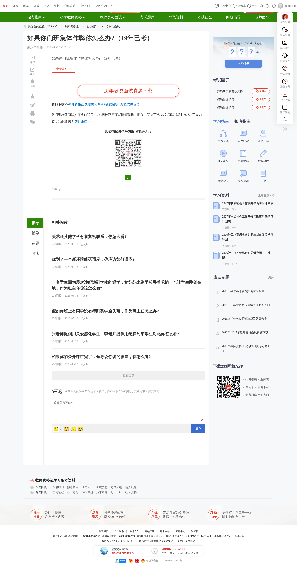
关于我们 (103, 531)
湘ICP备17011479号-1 (198, 536)
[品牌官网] (120, 561)
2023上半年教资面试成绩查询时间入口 (243, 306)
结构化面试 (113, 26)
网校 (35, 253)
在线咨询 (285, 22)
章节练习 (72, 492)
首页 (5, 5)
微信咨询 (285, 35)
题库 (26, 5)
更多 (271, 277)
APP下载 (285, 99)
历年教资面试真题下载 (128, 91)
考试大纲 (116, 487)
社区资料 (131, 492)
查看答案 (61, 68)
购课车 (241, 5)
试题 (35, 243)
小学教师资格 (71, 17)
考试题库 (147, 17)
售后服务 (285, 60)
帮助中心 (165, 531)
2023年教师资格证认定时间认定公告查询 (243, 348)
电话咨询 (285, 73)
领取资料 (176, 17)
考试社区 (204, 17)
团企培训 (285, 86)
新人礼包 (131, 487)
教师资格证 (71, 26)
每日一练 (116, 492)
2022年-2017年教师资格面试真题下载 (242, 334)
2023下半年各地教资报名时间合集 (240, 292)
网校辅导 (233, 17)
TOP (285, 120)
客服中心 (257, 5)
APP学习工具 (104, 5)
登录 (287, 5)
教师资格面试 (111, 17)
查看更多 (128, 375)
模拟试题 (87, 492)
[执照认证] (131, 561)
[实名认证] (137, 561)
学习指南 (221, 121)
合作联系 (70, 5)
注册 (293, 5)
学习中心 (225, 5)
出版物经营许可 (222, 536)
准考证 (86, 487)
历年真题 (101, 492)
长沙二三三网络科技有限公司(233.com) (148, 541)
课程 (15, 5)
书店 (46, 5)
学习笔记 (58, 492)
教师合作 (134, 531)
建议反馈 (285, 112)
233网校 (52, 26)
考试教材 (101, 487)
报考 (35, 223)
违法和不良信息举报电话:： (76, 536)
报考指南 (34, 17)
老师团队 (262, 17)
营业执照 (239, 536)
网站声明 (150, 531)
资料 (57, 5)
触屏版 (194, 531)
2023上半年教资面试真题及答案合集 (241, 320)
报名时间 (58, 487)
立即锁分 (243, 63)
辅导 (35, 233)
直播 (36, 5)
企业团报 (86, 5)
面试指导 (92, 26)
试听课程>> (82, 121)
